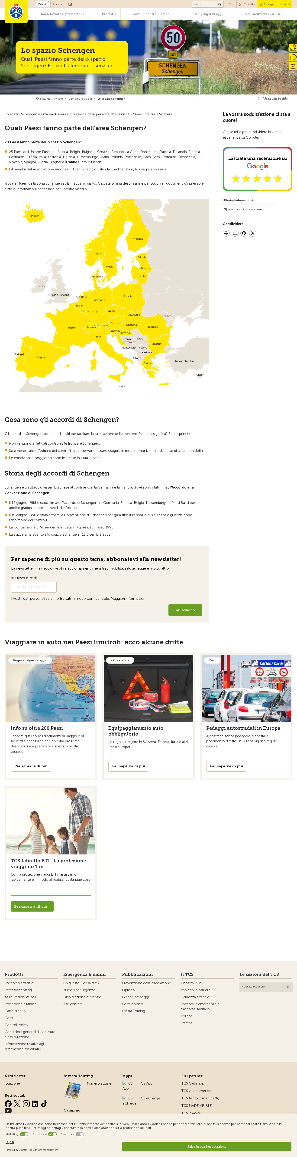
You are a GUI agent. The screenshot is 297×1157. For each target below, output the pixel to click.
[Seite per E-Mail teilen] (235, 234)
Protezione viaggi (18, 990)
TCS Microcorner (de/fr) (200, 1098)
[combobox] (266, 987)
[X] (18, 1103)
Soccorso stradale (19, 983)
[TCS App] (128, 1083)
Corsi (9, 1018)
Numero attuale (99, 1083)
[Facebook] (9, 1103)
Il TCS (187, 974)
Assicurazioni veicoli (20, 997)
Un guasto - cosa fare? (81, 983)
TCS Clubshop (192, 1083)
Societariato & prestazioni (62, 14)
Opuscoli (129, 990)
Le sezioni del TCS (259, 974)
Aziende (57, 4)
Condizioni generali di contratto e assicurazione (30, 1034)
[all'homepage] (16, 11)
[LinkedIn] (36, 1103)
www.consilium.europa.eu (245, 209)
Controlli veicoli (17, 1025)
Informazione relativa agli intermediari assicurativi (25, 1046)
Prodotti (109, 14)
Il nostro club (191, 983)
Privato (43, 4)
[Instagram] (27, 1103)
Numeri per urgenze (79, 990)
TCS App (145, 1083)
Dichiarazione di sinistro (82, 997)
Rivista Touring (133, 1011)
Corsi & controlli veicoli (152, 14)
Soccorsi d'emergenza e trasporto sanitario (200, 1006)
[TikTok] (44, 1103)
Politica (186, 1016)
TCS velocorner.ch (196, 1091)
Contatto (249, 4)
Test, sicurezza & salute (262, 14)
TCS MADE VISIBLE (196, 1106)
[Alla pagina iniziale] (127, 98)
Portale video (132, 1004)
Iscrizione (12, 1083)
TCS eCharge (149, 1098)
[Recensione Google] (257, 188)
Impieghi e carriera (195, 990)
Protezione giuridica (20, 1004)
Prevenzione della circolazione (146, 983)
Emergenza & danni (277, 4)
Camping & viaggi (208, 14)
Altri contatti (72, 1004)
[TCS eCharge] (129, 1098)
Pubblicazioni (137, 974)
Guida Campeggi (135, 997)
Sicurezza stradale (195, 997)
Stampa (187, 1023)
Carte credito (15, 1011)
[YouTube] (8, 1110)
